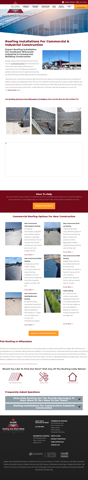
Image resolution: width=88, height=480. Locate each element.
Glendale (73, 461)
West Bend (39, 470)
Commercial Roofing (59, 421)
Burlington (24, 461)
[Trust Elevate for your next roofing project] (36, 455)
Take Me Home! (72, 382)
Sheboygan (42, 467)
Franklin (57, 461)
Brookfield (16, 461)
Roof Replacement (15, 382)
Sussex (58, 467)
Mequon (46, 464)
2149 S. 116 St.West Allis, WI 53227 (42, 422)
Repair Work (44, 382)
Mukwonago (62, 464)
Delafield (32, 461)
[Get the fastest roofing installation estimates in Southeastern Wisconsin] (13, 424)
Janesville (13, 464)
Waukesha (64, 467)
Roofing (26, 7)
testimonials (12, 90)
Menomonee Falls (36, 464)
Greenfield (80, 461)
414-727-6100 (39, 426)
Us (69, 7)
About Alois (56, 436)
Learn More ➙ (29, 254)
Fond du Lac (39, 461)
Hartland (6, 464)
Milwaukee (53, 464)
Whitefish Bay (48, 470)
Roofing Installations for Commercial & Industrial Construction (44, 407)
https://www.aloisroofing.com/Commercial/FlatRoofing (19, 364)
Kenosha (20, 464)
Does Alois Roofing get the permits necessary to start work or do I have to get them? (44, 399)
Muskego (70, 464)
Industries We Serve (58, 432)
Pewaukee (22, 467)
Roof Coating (55, 430)
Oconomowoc (13, 467)
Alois (54, 7)
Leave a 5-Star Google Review (43, 333)
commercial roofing (18, 63)
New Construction (57, 425)
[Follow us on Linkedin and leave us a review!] (64, 454)
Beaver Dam (8, 461)
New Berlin (77, 464)
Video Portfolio (57, 442)
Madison (27, 464)
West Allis (80, 467)
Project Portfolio (58, 439)
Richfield (35, 467)
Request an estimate (44, 206)
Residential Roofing (41, 436)
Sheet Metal (45, 7)
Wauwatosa (73, 467)
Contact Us (55, 445)
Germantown (64, 461)
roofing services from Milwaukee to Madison (28, 99)
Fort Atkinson (49, 461)
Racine (29, 467)
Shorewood (51, 467)
